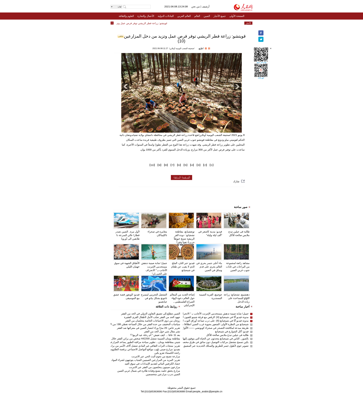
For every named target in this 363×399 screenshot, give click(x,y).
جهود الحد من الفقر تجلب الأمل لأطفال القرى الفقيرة (152, 317)
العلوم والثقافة (126, 16)
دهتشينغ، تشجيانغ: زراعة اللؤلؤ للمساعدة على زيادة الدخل (237, 298)
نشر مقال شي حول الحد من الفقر (162, 331)
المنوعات (191, 23)
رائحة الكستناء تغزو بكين (167, 352)
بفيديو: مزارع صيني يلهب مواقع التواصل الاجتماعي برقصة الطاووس (144, 349)
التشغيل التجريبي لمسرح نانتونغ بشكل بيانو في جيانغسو (154, 298)
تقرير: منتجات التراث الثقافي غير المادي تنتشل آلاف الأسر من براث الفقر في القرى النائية (133, 345)
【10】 (152, 165)
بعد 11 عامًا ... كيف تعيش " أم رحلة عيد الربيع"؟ (155, 335)
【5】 (185, 165)
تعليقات (179, 23)
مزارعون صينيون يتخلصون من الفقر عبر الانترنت (154, 367)
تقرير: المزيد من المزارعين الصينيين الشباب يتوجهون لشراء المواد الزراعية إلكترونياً (136, 360)
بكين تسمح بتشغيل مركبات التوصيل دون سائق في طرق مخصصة (214, 342)
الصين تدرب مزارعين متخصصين (163, 374)
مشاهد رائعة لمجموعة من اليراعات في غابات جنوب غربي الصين (238, 267)
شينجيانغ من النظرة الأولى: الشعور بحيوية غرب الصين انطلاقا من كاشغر (211, 324)
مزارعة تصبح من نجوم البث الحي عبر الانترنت (155, 356)
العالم (197, 16)
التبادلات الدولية (166, 16)
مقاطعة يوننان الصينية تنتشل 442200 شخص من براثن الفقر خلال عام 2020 (140, 338)
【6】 (179, 165)
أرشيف (205, 6)
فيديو (169, 23)
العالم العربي (184, 16)
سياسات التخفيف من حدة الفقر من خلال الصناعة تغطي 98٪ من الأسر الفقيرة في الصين (133, 324)
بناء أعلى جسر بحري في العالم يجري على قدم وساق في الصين (209, 267)
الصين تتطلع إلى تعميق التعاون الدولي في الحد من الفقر (150, 313)
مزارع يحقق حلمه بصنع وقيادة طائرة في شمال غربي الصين (148, 370)
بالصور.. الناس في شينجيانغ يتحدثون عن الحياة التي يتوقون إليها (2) (214, 338)
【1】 (211, 165)
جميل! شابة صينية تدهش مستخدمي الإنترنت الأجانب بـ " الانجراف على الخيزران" (206, 313)
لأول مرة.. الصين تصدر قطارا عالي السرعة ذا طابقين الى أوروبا (127, 235)
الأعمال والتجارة (145, 16)
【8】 (166, 165)
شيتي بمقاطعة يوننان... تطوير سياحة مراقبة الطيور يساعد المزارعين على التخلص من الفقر (132, 342)
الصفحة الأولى (236, 16)
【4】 (192, 165)
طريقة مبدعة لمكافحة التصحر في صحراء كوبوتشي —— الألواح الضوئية (211, 328)
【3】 (198, 165)
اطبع (201, 48)
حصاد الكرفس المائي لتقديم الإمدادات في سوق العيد (152, 363)
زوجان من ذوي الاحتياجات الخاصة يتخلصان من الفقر (152, 320)
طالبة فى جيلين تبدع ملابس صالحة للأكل (227, 335)
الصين (207, 16)
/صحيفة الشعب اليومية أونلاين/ (181, 48)
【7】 (172, 165)
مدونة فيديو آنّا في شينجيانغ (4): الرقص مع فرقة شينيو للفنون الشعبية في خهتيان (206, 317)
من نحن (196, 6)
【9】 (159, 165)
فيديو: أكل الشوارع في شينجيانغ (232, 331)
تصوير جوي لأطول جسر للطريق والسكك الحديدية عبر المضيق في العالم (211, 345)
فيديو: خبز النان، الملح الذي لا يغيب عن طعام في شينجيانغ (183, 267)
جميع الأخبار (220, 16)
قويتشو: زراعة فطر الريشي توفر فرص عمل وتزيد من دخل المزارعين (138, 23)
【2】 (205, 165)
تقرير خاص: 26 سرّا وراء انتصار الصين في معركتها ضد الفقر (148, 328)
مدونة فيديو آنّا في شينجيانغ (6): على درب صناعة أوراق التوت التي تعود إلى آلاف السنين (203, 320)
